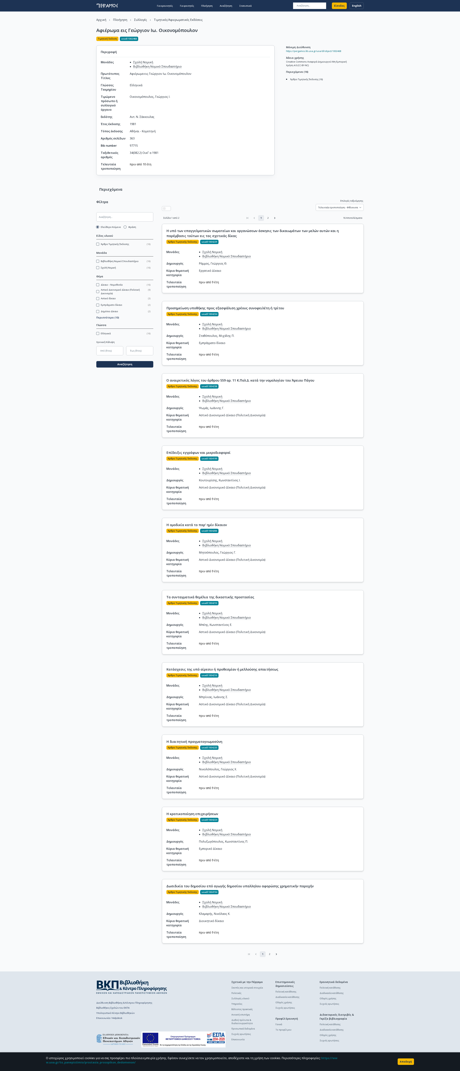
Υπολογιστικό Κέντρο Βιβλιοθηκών (115, 1013)
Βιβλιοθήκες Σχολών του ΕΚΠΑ (113, 1007)
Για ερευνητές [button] (165, 5)
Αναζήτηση (124, 364)
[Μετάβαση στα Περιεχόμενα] (285, 83)
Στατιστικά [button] (245, 5)
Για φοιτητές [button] (187, 5)
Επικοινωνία (238, 1039)
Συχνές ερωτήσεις (241, 1034)
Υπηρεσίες (236, 1003)
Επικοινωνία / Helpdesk (109, 1018)
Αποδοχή (406, 1061)
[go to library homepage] (131, 987)
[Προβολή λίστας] (164, 208)
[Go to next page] (275, 218)
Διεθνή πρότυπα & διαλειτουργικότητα (242, 1022)
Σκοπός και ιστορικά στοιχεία (247, 987)
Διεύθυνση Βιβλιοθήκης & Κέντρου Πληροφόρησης (124, 1002)
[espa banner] (183, 1039)
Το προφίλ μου (283, 1029)
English (356, 5)
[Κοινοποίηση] (273, 39)
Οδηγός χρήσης (283, 1002)
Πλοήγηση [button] (207, 5)
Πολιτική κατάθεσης (285, 991)
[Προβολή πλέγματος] (168, 208)
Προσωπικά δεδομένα (243, 1028)
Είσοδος (339, 5)
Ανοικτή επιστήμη (240, 1014)
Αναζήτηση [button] (226, 5)
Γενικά (278, 1024)
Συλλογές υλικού (240, 998)
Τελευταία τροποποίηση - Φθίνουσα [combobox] (338, 207)
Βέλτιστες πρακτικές (242, 1009)
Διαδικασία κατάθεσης (287, 997)
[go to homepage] (107, 5)
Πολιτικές (236, 993)
